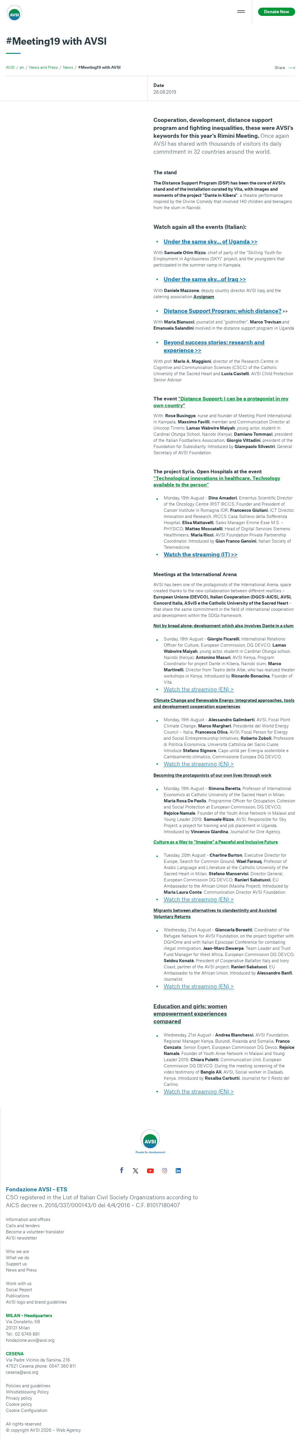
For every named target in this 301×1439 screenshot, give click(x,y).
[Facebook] (121, 1171)
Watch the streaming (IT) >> (201, 554)
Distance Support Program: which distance (221, 310)
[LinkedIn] (178, 1171)
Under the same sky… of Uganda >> (210, 241)
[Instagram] (164, 1171)
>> (242, 279)
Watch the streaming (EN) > (199, 689)
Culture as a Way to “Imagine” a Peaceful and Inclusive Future (215, 841)
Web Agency (68, 1430)
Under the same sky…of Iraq (201, 279)
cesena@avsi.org (22, 1372)
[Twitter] (135, 1171)
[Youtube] (150, 1171)
